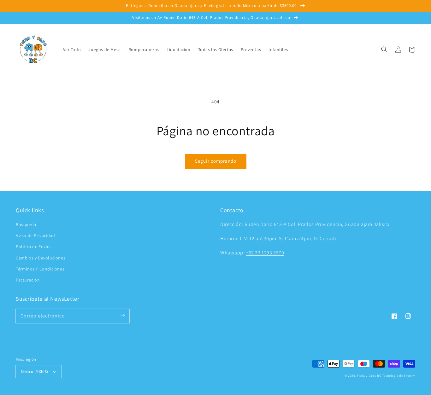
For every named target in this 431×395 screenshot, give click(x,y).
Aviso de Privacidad (35, 235)
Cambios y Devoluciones (40, 258)
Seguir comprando (215, 161)
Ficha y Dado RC (369, 376)
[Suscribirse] (122, 316)
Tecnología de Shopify (398, 376)
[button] (384, 49)
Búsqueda (26, 224)
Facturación (28, 280)
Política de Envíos (34, 246)
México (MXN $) (34, 371)
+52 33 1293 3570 (265, 252)
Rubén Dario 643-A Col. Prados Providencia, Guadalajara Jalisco (317, 224)
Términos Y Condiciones (40, 269)
